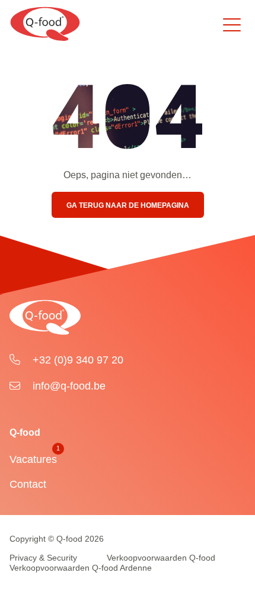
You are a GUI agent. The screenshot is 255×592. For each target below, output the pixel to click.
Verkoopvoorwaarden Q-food (161, 557)
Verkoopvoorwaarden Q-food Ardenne (80, 567)
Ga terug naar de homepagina (127, 205)
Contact (27, 484)
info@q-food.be (68, 386)
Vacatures (33, 456)
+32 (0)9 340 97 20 (76, 360)
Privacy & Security (43, 557)
